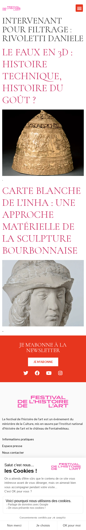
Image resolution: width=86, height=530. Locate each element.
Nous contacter (13, 452)
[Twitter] (25, 373)
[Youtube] (48, 373)
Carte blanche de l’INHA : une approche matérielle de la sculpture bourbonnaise (41, 220)
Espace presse (12, 446)
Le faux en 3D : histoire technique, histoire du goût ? (37, 76)
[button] (79, 8)
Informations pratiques (18, 439)
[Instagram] (60, 373)
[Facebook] (37, 373)
